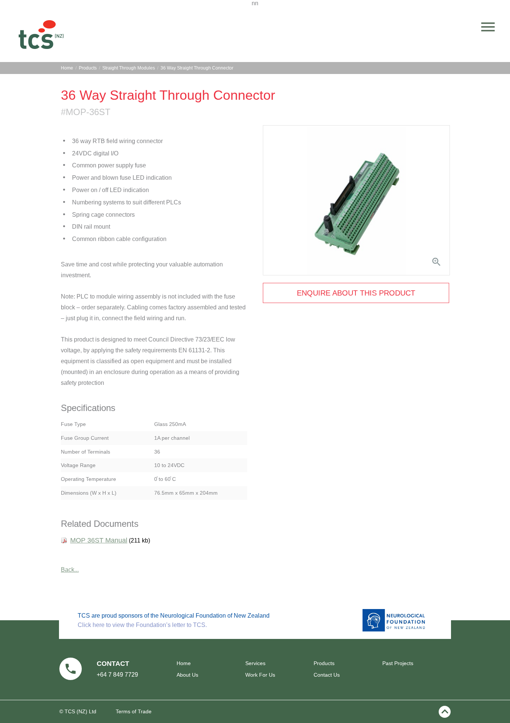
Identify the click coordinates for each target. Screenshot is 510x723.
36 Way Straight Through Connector (197, 68)
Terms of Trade (134, 711)
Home (67, 68)
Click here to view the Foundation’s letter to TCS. (142, 625)
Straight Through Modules (128, 68)
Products (88, 68)
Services (255, 663)
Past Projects (397, 663)
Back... (70, 569)
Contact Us (327, 675)
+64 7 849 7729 (117, 674)
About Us (187, 675)
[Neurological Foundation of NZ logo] (394, 629)
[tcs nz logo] (41, 34)
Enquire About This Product (356, 293)
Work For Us (260, 675)
